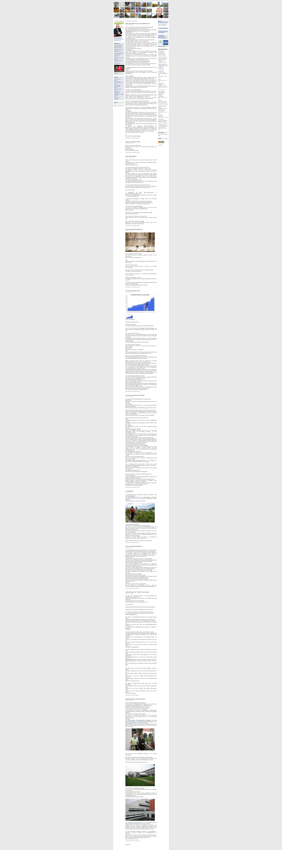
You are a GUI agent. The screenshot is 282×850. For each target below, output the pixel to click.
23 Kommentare (128, 391)
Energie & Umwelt (117, 85)
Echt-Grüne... (160, 115)
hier (128, 595)
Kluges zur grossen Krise (132, 142)
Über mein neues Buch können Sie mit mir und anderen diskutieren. (118, 39)
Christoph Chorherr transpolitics (163, 32)
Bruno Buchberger (129, 724)
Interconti (160, 100)
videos (115, 96)
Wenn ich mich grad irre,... (163, 57)
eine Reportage (131, 496)
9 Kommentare (128, 588)
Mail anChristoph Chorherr (163, 21)
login (159, 135)
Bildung (115, 80)
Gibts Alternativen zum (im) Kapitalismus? (137, 23)
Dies (126, 149)
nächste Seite (127, 844)
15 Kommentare (128, 225)
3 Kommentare (128, 542)
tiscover (129, 576)
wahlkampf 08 (116, 97)
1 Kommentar (127, 695)
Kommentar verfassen (136, 152)
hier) (147, 342)
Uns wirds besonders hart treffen (135, 395)
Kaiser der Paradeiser (145, 525)
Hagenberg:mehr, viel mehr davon (135, 699)
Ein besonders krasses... (162, 124)
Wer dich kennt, (161, 119)
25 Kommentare (128, 152)
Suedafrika (116, 95)
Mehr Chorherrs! (161, 91)
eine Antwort (146, 31)
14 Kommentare (128, 487)
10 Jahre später (161, 51)
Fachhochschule (131, 720)
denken (129, 278)
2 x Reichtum (129, 491)
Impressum (160, 144)
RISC (144, 716)
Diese (126, 540)
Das (126, 210)
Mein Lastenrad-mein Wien (119, 53)
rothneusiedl (116, 92)
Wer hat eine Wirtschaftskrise (134, 229)
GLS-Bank (136, 198)
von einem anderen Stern (132, 290)
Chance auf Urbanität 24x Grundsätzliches (162, 36)
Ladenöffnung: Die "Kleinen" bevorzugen (137, 592)
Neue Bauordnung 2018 (162, 64)
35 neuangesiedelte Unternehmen (143, 720)
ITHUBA (115, 87)
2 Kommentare (128, 840)
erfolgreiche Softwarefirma (134, 822)
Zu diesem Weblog (163, 28)
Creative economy (117, 81)
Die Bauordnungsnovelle (118, 49)
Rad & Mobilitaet (117, 91)
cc (127, 24)
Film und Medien (117, 86)
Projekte (115, 90)
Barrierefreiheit (160, 71)
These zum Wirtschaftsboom (133, 546)
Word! (159, 79)
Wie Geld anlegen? (131, 156)
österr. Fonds (136, 194)
